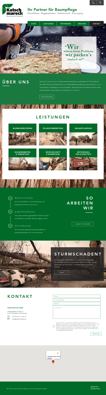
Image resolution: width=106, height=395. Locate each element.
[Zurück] (11, 48)
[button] (48, 23)
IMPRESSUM (94, 387)
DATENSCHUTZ (95, 389)
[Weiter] (94, 48)
